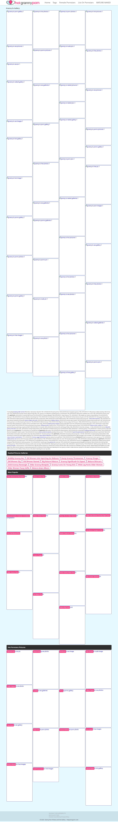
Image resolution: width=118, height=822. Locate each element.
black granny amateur (54, 423)
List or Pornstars (86, 2)
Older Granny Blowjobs (39, 465)
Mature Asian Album (40, 468)
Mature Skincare (95, 461)
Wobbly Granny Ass (16, 458)
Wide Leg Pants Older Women (90, 465)
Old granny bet (45, 425)
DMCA (58, 817)
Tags (55, 2)
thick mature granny (94, 418)
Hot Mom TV (52, 813)
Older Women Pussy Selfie (18, 468)
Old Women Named (31, 461)
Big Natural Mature (50, 461)
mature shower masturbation (14, 437)
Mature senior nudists (96, 425)
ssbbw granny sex (11, 439)
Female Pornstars (67, 2)
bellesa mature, (55, 420)
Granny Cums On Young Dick (63, 465)
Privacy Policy (65, 817)
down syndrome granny (45, 432)
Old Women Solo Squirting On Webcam (43, 458)
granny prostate (11, 445)
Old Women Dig (14, 461)
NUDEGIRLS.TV (61, 813)
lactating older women (19, 412)
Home (47, 2)
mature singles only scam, (31, 420)
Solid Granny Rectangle (17, 465)
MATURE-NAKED (103, 2)
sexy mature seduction (45, 435)
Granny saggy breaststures (39, 437)
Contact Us (52, 817)
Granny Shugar (92, 458)
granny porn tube (54, 815)
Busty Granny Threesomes (72, 458)
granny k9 (52, 442)
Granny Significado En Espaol (73, 461)
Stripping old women (89, 430)
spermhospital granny (78, 432)
